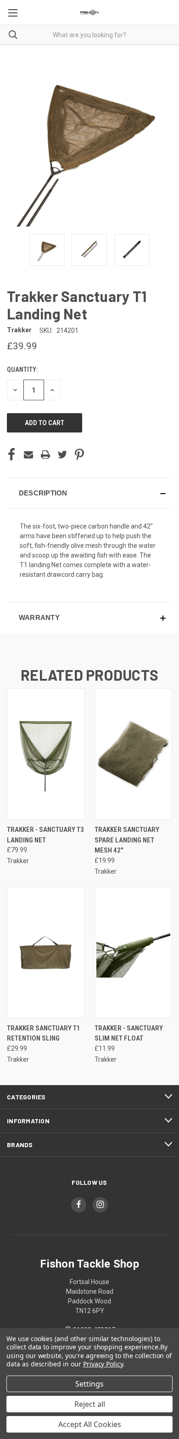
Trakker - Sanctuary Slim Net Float (129, 1033)
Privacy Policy (103, 1363)
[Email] (28, 454)
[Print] (45, 454)
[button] (89, 493)
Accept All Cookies (89, 1424)
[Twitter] (62, 454)
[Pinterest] (79, 454)
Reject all (89, 1404)
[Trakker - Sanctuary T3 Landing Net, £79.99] (46, 754)
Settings (89, 1384)
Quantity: (22, 369)
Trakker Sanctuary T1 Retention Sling (43, 1033)
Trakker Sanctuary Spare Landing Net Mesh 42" (127, 839)
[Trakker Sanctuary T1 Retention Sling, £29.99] (46, 952)
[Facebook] (11, 454)
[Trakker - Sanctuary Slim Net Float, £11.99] (133, 952)
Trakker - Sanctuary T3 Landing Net (45, 834)
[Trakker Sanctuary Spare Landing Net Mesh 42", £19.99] (133, 754)
